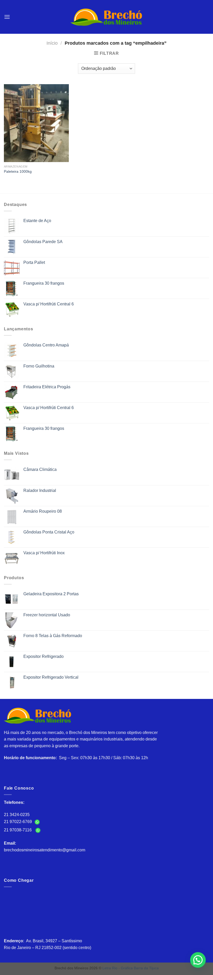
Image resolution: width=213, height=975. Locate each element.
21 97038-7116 (19, 830)
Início (52, 43)
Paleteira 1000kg (18, 171)
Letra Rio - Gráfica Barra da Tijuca (130, 968)
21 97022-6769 (18, 822)
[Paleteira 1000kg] (36, 123)
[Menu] (7, 16)
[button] (198, 960)
